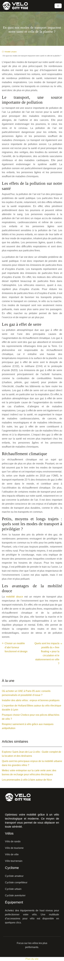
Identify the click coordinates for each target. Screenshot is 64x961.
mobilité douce (14, 596)
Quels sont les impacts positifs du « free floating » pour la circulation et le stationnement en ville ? (46, 653)
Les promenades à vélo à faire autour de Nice (27, 779)
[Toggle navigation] (58, 5)
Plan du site (32, 959)
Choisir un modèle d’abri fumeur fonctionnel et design (16, 647)
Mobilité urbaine (11, 52)
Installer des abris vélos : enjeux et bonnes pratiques (30, 700)
